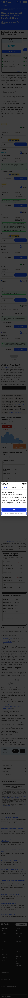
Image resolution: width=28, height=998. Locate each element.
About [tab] (23, 487)
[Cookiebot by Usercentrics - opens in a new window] (21, 484)
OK (14, 509)
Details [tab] (14, 487)
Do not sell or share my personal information (14, 513)
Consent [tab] (5, 487)
